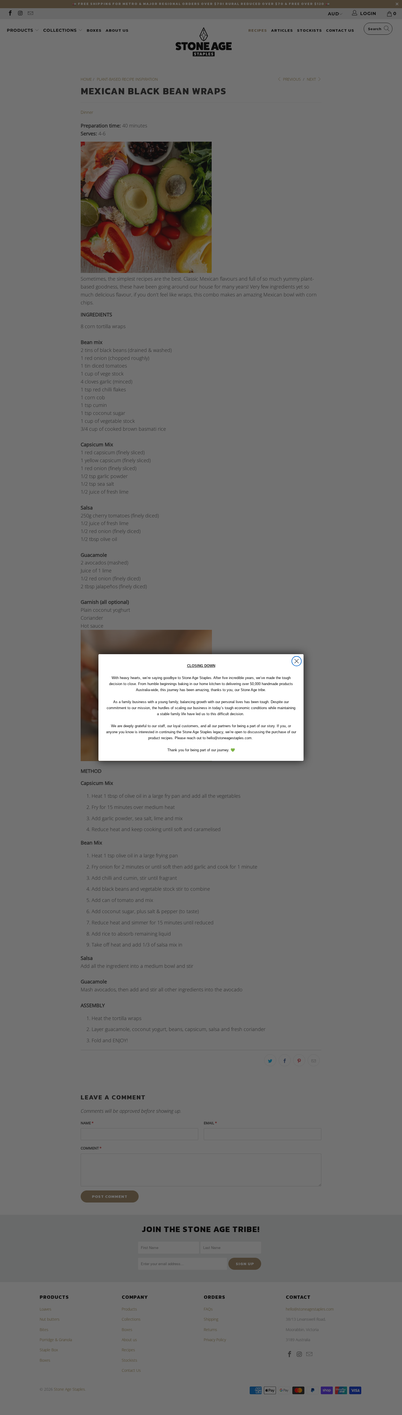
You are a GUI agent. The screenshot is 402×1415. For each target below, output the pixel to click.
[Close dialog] (296, 661)
